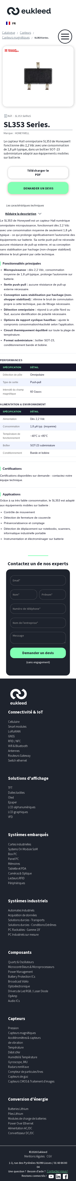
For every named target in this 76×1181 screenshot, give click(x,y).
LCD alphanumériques (21, 807)
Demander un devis (39, 188)
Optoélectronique (19, 986)
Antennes (13, 751)
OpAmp (12, 996)
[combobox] (11, 23)
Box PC (12, 854)
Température (16, 1047)
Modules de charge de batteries (27, 1118)
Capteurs (25, 33)
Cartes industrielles (19, 844)
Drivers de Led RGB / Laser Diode (28, 991)
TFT (10, 788)
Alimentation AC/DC (20, 1128)
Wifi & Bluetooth (18, 746)
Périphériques (16, 883)
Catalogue (8, 33)
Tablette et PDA (17, 868)
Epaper (12, 802)
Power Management (20, 972)
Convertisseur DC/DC (21, 1133)
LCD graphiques (18, 812)
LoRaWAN (14, 731)
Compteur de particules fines (25, 1072)
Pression (13, 1028)
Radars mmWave (18, 1067)
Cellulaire (13, 722)
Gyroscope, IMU (18, 1062)
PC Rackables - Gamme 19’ (24, 930)
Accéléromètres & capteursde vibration (24, 1040)
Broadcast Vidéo (18, 981)
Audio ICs (14, 1001)
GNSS (11, 736)
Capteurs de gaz (18, 1076)
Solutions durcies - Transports (26, 920)
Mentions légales (34, 1156)
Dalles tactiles (16, 792)
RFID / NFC (14, 741)
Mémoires (14, 864)
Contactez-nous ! (57, 1171)
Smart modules (17, 726)
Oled (11, 797)
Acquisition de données (22, 915)
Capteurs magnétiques (16, 37)
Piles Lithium (15, 1114)
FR (14, 23)
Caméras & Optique (20, 873)
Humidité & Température (22, 1057)
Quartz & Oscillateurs (21, 962)
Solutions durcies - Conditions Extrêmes (32, 925)
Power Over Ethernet (20, 1123)
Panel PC (13, 859)
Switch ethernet (17, 760)
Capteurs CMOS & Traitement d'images (31, 1081)
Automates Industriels (21, 910)
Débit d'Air (14, 1052)
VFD (10, 817)
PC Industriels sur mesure (23, 934)
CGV (49, 1156)
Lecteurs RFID (16, 878)
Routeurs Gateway (19, 756)
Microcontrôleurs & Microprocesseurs (31, 967)
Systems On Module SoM (23, 849)
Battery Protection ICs (21, 976)
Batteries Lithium (18, 1109)
